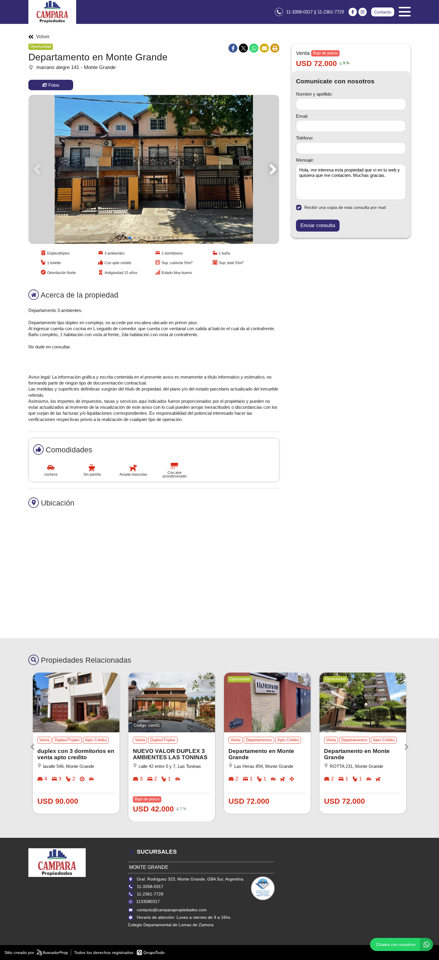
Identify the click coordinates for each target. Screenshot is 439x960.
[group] (154, 169)
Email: (302, 116)
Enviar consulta (317, 225)
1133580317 (148, 901)
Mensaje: (305, 160)
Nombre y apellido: (314, 94)
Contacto (382, 12)
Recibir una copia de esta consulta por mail (345, 207)
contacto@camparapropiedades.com (172, 909)
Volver (43, 36)
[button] (272, 169)
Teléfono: (304, 137)
